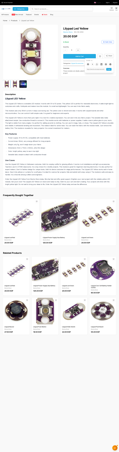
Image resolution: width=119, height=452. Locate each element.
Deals (45, 14)
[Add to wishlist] (100, 56)
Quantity (66, 47)
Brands (36, 14)
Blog (51, 14)
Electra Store (68, 32)
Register (115, 2)
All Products (5, 14)
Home (5, 20)
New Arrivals (17, 14)
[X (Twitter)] (92, 64)
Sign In (108, 2)
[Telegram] (110, 64)
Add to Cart (79, 56)
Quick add (22, 233)
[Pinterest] (106, 64)
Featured (29, 14)
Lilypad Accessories (77, 63)
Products (14, 20)
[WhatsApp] (97, 64)
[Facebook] (88, 64)
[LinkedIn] (101, 64)
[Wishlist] (36, 201)
